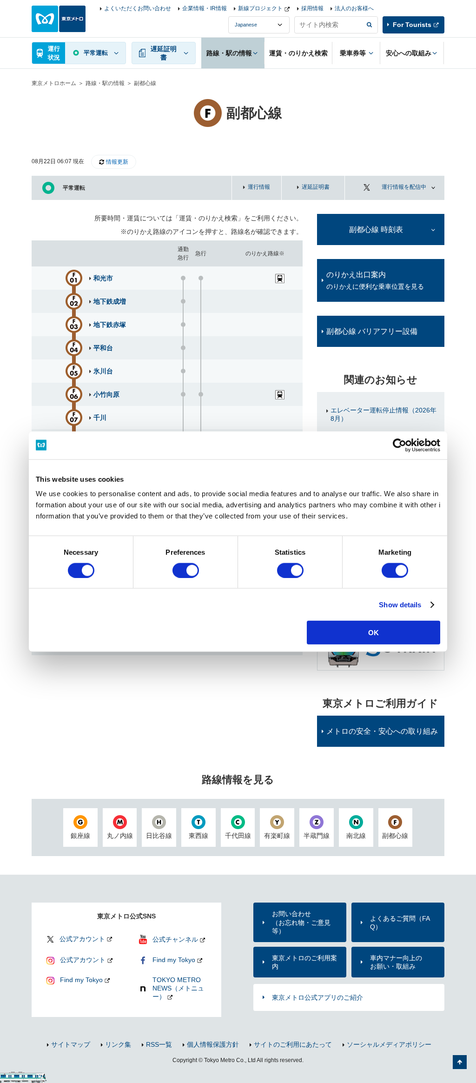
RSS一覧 (159, 1044)
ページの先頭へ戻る (460, 1062)
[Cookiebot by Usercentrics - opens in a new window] (399, 445)
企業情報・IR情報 (204, 8)
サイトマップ (70, 1044)
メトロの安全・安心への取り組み (382, 731)
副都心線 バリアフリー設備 (371, 331)
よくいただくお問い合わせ (137, 8)
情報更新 (117, 162)
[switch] (185, 570)
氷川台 (103, 371)
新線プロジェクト (260, 8)
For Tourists (412, 24)
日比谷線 (159, 835)
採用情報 (312, 8)
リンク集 (118, 1044)
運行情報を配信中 (404, 187)
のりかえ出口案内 (375, 280)
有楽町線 (277, 835)
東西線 (198, 835)
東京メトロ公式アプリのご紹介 (317, 997)
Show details (400, 604)
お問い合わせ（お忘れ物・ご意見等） (301, 922)
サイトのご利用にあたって (293, 1044)
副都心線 (395, 835)
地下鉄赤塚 (109, 324)
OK (373, 633)
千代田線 (238, 835)
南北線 (356, 835)
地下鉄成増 (109, 301)
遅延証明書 (316, 187)
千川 (99, 417)
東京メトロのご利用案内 (304, 962)
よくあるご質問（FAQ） (400, 922)
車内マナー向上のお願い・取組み (396, 962)
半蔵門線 (317, 835)
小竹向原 (106, 394)
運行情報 (259, 187)
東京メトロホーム (54, 83)
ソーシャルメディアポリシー (389, 1044)
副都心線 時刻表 (376, 229)
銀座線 (80, 835)
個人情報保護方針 (213, 1044)
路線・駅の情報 (105, 83)
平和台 (103, 348)
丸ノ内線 (120, 835)
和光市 (103, 278)
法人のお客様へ (354, 8)
